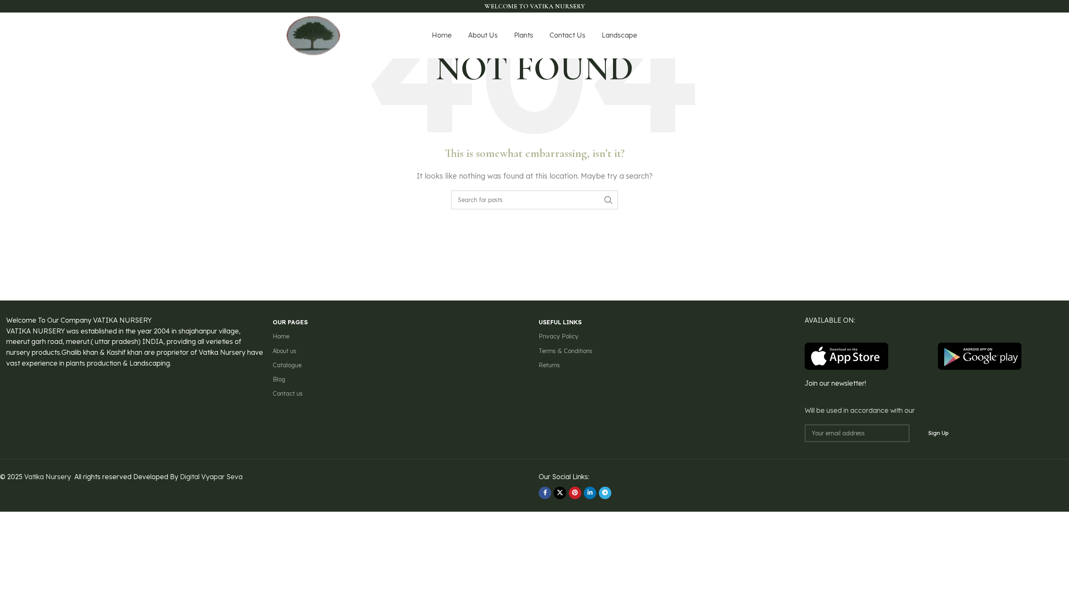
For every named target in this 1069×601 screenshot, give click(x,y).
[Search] (608, 200)
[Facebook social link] (735, 35)
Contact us (288, 393)
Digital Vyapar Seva (211, 476)
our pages (290, 322)
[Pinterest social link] (778, 35)
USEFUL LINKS (560, 322)
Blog (279, 379)
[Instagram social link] (756, 35)
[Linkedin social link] (590, 493)
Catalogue (287, 365)
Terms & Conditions (566, 351)
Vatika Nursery (47, 476)
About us (284, 351)
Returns (549, 365)
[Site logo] (314, 34)
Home (281, 336)
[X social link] (745, 35)
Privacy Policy (558, 336)
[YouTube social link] (767, 35)
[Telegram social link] (605, 493)
